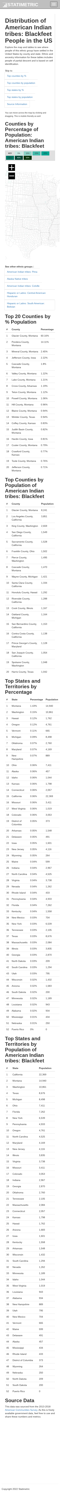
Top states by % (15, 90)
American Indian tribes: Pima (22, 271)
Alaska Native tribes (17, 278)
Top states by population (20, 97)
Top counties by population (21, 83)
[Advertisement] (30, 1448)
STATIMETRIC (23, 4)
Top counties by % (16, 76)
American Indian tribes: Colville (23, 286)
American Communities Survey (21, 1410)
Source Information (17, 104)
